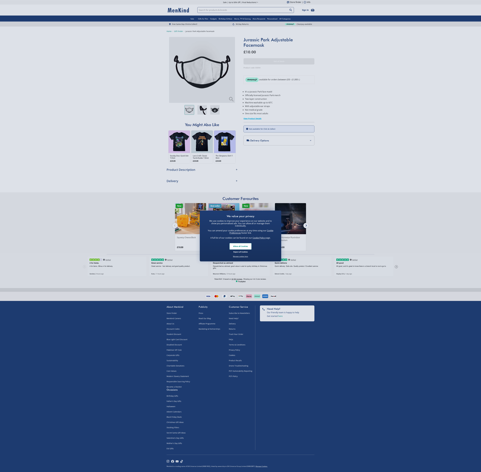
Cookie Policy (259, 237)
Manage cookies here (240, 256)
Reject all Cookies (240, 252)
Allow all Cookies (240, 246)
